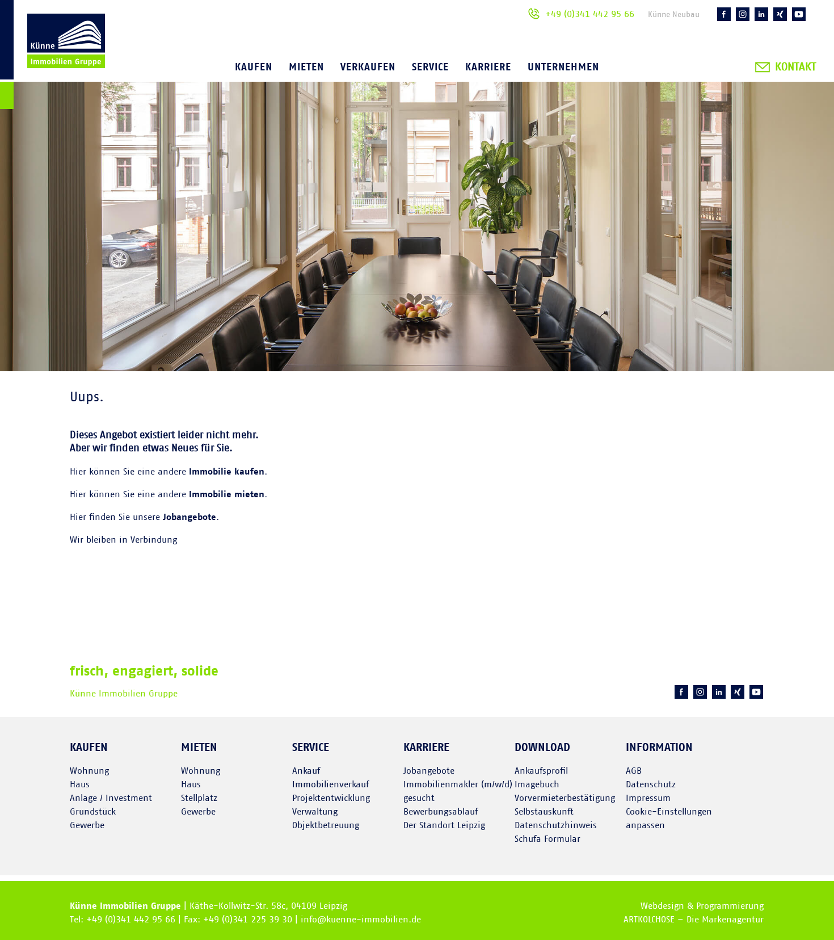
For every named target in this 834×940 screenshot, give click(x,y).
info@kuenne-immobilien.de (361, 919)
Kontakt (795, 67)
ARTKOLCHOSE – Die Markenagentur (694, 919)
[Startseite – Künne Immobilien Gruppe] (52, 56)
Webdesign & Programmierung (702, 905)
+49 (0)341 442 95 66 (589, 14)
